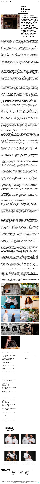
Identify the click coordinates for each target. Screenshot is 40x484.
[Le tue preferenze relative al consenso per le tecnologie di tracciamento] (38, 482)
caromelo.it (6, 421)
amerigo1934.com (5, 385)
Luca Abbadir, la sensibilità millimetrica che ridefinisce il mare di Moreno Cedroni (11, 463)
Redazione (32, 15)
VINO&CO (21, 471)
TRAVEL (20, 473)
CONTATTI (14, 471)
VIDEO (27, 473)
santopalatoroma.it (5, 402)
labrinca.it (6, 366)
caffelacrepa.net (5, 374)
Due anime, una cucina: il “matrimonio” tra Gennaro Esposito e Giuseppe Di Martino (11, 447)
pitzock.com (4, 377)
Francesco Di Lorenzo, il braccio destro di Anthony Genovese (27, 446)
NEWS (27, 474)
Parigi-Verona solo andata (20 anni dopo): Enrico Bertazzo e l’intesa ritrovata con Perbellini (28, 464)
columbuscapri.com (6, 410)
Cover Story (24, 6)
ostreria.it (10, 380)
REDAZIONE (14, 470)
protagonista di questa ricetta (7, 162)
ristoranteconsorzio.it (6, 360)
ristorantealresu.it (7, 369)
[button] (10, 2)
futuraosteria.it (5, 394)
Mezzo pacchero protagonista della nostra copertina (13, 208)
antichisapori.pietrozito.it (7, 415)
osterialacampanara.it (6, 389)
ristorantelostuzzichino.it (6, 406)
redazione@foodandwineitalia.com (7, 472)
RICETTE (20, 470)
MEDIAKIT (14, 472)
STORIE (20, 472)
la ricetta (27, 240)
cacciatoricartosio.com (11, 363)
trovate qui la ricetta (21, 119)
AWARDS (27, 470)
